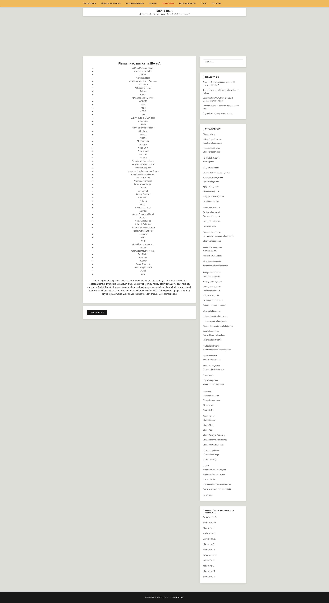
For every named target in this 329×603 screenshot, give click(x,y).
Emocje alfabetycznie (212, 359)
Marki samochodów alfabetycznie (217, 350)
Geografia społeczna (211, 400)
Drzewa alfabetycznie (212, 216)
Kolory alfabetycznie (211, 207)
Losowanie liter (209, 479)
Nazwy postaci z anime (213, 300)
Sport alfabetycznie (211, 331)
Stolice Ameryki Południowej (215, 440)
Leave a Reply (97, 312)
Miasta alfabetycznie (211, 148)
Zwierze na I (209, 549)
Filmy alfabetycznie (211, 295)
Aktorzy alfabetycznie (212, 286)
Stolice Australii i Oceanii (213, 445)
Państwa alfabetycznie (212, 143)
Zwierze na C (209, 576)
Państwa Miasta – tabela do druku (217, 489)
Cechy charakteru (210, 356)
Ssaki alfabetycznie (211, 191)
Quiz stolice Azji (209, 459)
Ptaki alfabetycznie (211, 181)
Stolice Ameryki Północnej (214, 435)
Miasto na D (208, 544)
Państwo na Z (209, 555)
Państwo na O (209, 517)
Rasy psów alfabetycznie (213, 196)
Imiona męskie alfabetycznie (215, 321)
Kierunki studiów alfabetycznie (215, 266)
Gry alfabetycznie (210, 380)
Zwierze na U (209, 522)
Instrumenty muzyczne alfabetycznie (218, 236)
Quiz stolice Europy (211, 455)
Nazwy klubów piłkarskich (214, 335)
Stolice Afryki (208, 425)
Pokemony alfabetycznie (213, 384)
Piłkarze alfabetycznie (212, 340)
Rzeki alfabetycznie (211, 158)
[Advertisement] (164, 36)
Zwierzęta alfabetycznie (213, 178)
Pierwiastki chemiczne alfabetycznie (218, 326)
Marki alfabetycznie (211, 346)
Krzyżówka (216, 3)
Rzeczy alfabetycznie (212, 232)
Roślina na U (209, 533)
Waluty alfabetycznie (211, 276)
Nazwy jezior (208, 162)
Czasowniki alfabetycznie (213, 369)
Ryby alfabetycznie (211, 186)
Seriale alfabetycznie (211, 290)
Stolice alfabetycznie (211, 152)
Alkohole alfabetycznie (212, 256)
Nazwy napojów (209, 251)
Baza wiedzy (208, 410)
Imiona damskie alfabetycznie (215, 316)
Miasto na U (208, 566)
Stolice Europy (209, 420)
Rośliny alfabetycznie (212, 212)
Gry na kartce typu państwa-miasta (217, 113)
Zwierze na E (209, 539)
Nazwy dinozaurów (211, 201)
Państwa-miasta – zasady (214, 474)
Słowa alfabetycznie (211, 366)
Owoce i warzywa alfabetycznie (216, 173)
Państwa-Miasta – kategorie (214, 469)
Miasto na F (208, 528)
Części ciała (208, 375)
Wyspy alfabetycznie (211, 311)
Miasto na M (209, 571)
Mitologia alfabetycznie (212, 281)
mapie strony (177, 597)
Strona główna (90, 3)
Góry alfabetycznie (211, 168)
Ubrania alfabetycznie (212, 241)
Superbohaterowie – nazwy (214, 305)
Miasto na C (208, 560)
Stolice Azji (207, 430)
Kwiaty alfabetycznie (211, 221)
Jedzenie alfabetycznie (212, 247)
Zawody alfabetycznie (212, 262)
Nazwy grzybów (210, 226)
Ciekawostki (208, 405)
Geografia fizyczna (211, 395)
